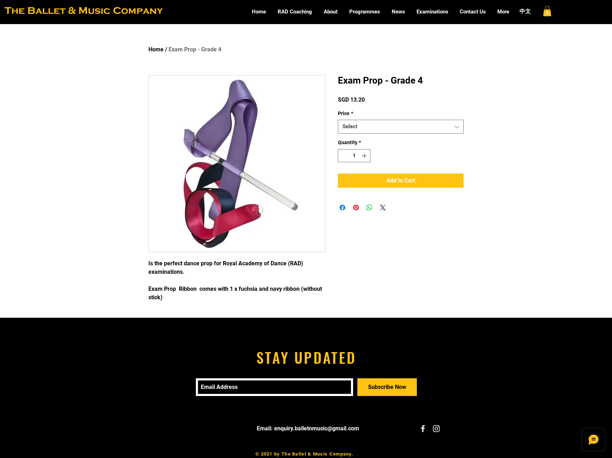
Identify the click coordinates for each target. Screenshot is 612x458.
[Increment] (365, 155)
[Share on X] (383, 207)
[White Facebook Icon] (422, 428)
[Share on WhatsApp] (369, 207)
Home (156, 49)
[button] (547, 11)
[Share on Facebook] (342, 207)
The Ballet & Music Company (84, 10)
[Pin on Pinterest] (356, 207)
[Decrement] (343, 155)
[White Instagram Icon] (436, 428)
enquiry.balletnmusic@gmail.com (316, 428)
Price (345, 113)
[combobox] (401, 127)
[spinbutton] (354, 155)
